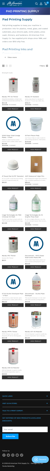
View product (12, 109)
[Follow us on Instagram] (12, 455)
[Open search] (36, 3)
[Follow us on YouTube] (17, 455)
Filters (42, 66)
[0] (45, 3)
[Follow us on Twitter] (8, 455)
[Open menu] (3, 4)
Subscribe (10, 436)
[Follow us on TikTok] (21, 455)
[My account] (41, 3)
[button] (3, 65)
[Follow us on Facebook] (4, 455)
